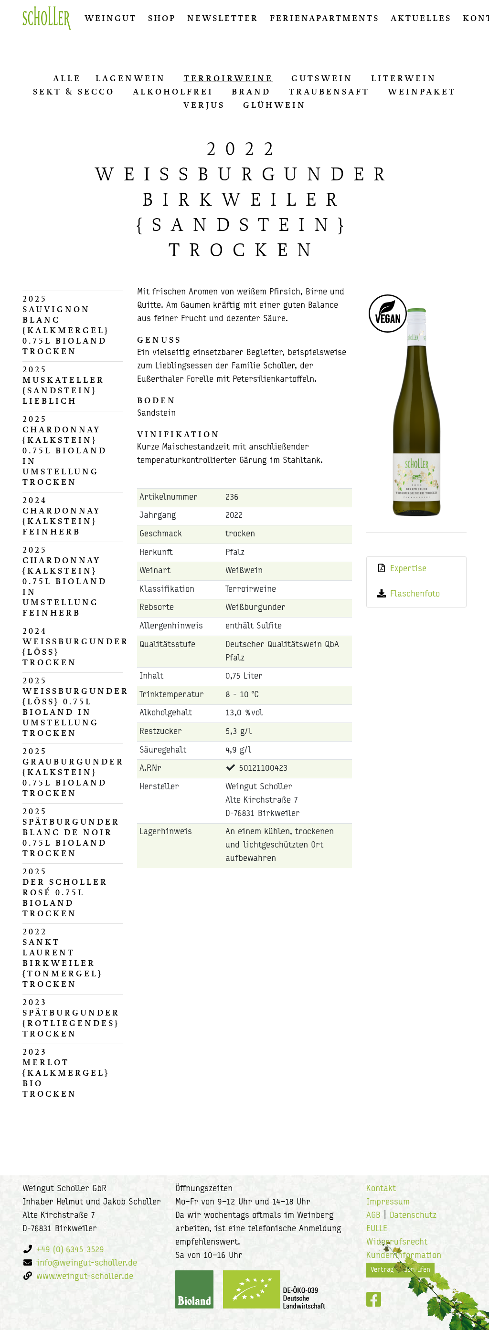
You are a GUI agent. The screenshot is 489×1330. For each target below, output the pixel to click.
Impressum (388, 1202)
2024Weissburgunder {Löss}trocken (72, 646)
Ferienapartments (324, 18)
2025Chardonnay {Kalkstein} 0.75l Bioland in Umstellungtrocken (64, 450)
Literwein (403, 78)
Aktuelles (421, 18)
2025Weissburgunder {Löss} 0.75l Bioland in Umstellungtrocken (72, 707)
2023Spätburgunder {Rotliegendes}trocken (71, 1017)
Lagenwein (131, 78)
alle (67, 78)
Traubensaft (329, 91)
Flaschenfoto (415, 594)
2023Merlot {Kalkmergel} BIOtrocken (65, 1073)
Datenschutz (413, 1216)
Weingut (111, 18)
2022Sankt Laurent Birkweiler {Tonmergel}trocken (62, 958)
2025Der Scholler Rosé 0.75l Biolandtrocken (65, 892)
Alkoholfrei (173, 91)
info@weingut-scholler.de (86, 1263)
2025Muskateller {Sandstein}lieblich (63, 385)
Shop (162, 18)
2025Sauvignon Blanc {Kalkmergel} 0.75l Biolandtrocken (65, 325)
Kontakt (381, 1189)
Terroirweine (228, 78)
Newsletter (222, 18)
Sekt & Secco (74, 91)
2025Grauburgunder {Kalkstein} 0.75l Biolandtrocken (72, 772)
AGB (373, 1216)
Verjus (204, 105)
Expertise (408, 569)
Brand (251, 91)
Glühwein (274, 105)
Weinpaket (422, 91)
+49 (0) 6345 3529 (70, 1250)
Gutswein (322, 78)
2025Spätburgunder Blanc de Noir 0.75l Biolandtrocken (71, 832)
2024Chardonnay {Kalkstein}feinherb (61, 515)
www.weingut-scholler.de (84, 1277)
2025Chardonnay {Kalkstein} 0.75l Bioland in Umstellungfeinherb (64, 581)
